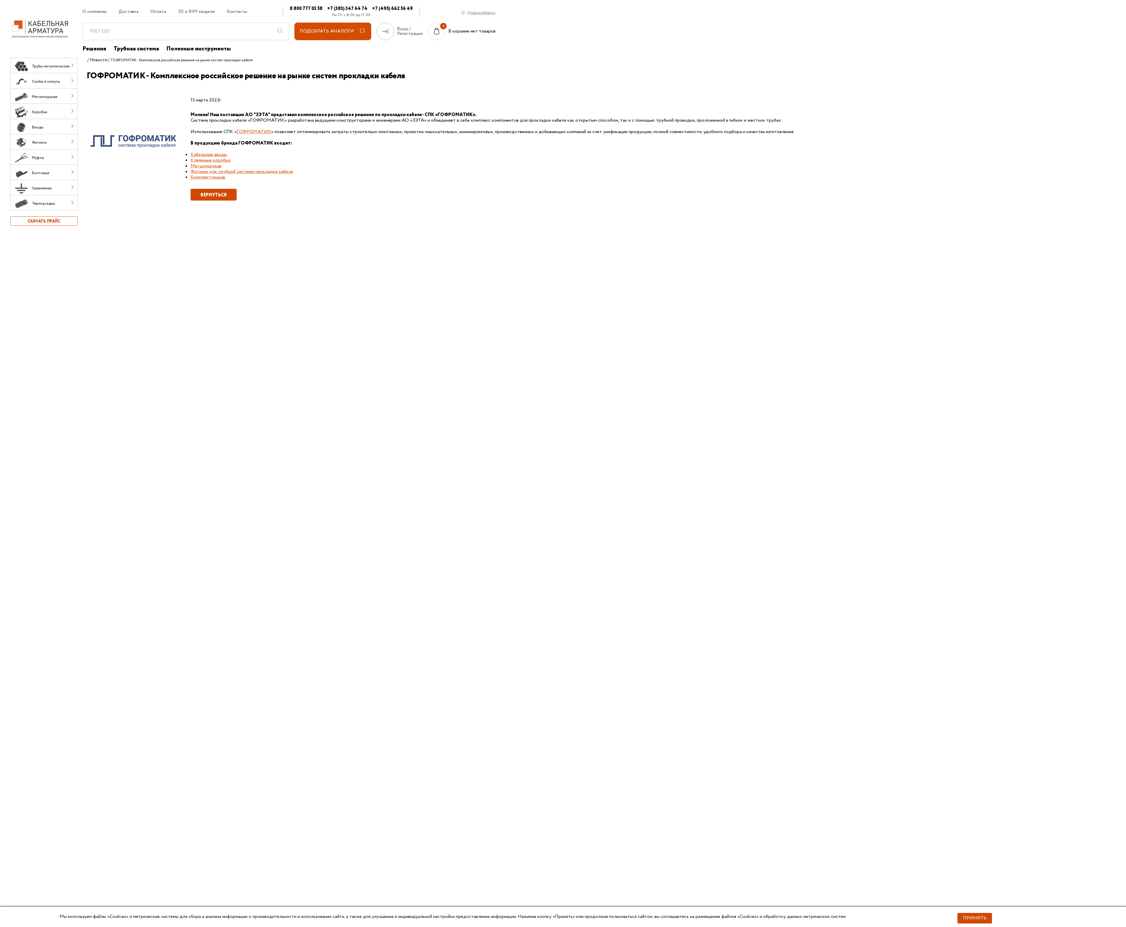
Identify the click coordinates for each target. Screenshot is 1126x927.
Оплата (158, 11)
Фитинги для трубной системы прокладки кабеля (242, 171)
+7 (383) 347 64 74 (347, 8)
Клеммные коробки (210, 160)
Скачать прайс (44, 221)
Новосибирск (481, 13)
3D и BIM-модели (196, 11)
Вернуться (214, 195)
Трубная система (136, 49)
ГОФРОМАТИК (254, 131)
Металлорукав (206, 166)
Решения (94, 49)
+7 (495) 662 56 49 (392, 8)
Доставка (128, 11)
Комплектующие (208, 177)
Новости (98, 60)
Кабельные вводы (209, 154)
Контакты (237, 11)
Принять (974, 918)
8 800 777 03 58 (306, 8)
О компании (94, 11)
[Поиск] (280, 31)
